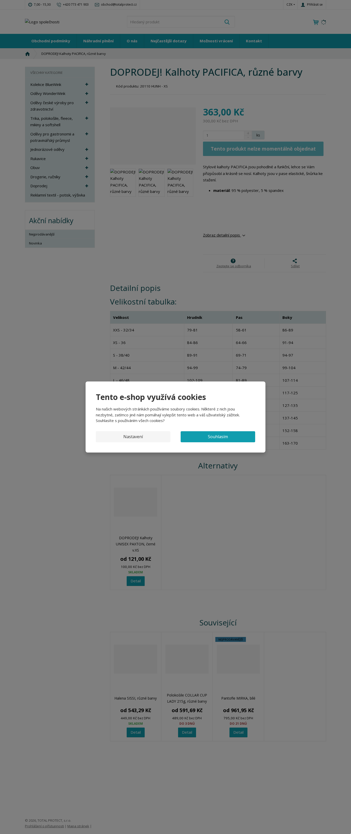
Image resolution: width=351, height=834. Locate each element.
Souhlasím (218, 436)
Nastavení (133, 436)
